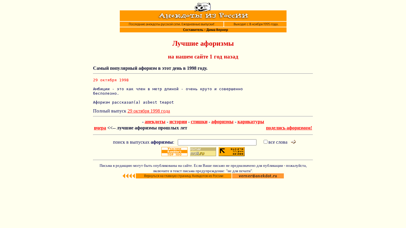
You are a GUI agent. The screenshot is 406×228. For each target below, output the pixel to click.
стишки (199, 121)
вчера (100, 127)
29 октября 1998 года (149, 110)
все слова (277, 142)
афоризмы (222, 121)
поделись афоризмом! (289, 127)
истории (178, 121)
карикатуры (250, 121)
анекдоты (155, 121)
